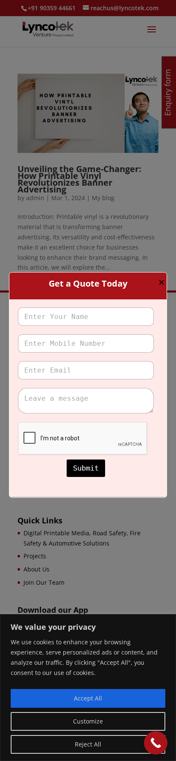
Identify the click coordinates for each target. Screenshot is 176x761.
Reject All (88, 744)
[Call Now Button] (155, 743)
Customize (88, 721)
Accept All (88, 698)
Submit (86, 468)
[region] (88, 687)
